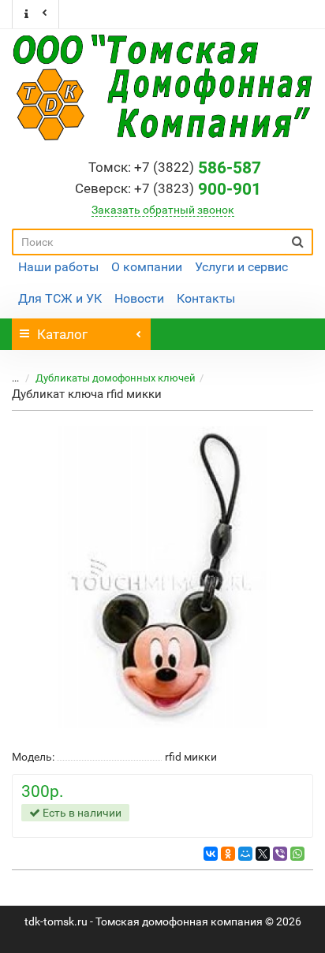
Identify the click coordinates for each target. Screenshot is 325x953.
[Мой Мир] (245, 854)
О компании (146, 266)
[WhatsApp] (297, 854)
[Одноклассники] (228, 854)
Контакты (206, 298)
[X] (263, 854)
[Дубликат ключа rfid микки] (162, 577)
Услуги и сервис (241, 266)
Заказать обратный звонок (163, 209)
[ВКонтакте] (211, 854)
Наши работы (58, 266)
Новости (139, 298)
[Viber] (280, 854)
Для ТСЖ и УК (60, 298)
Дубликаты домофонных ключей (115, 378)
